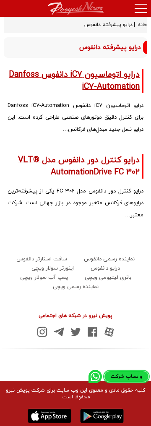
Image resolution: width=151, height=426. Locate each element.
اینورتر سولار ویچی (52, 268)
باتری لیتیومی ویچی (108, 277)
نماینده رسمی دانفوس (109, 259)
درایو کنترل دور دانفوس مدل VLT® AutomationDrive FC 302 (79, 166)
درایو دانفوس (105, 268)
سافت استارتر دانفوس (41, 259)
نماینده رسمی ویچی (76, 287)
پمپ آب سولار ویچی (44, 277)
